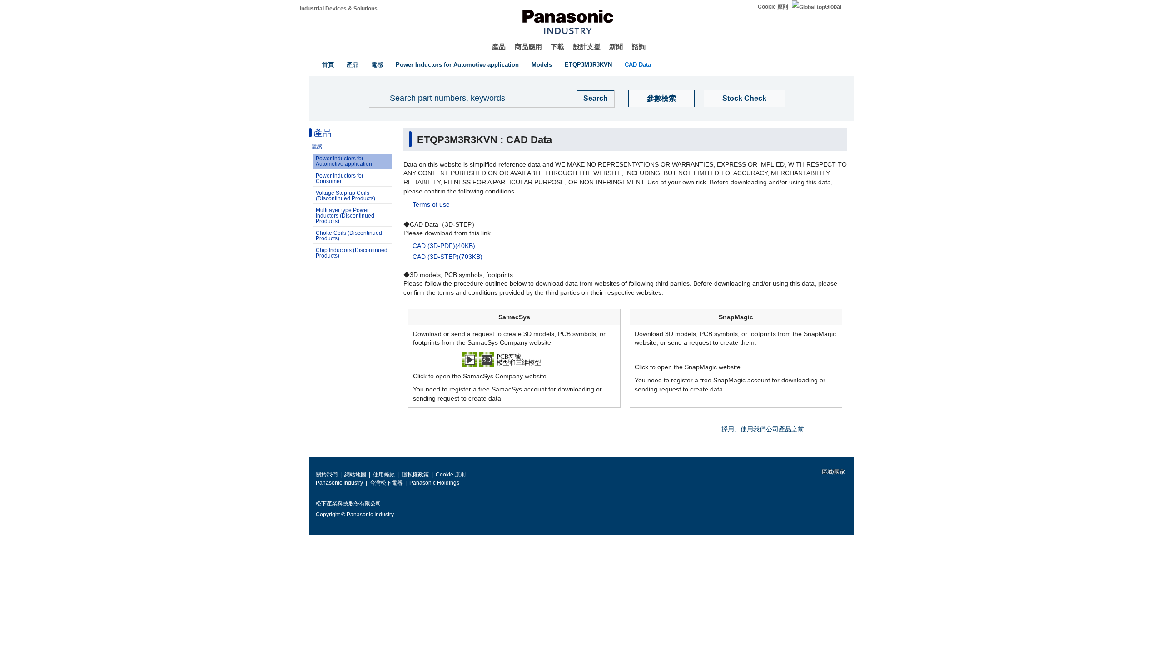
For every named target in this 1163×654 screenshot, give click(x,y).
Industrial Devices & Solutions (339, 8)
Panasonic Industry (339, 483)
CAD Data (638, 64)
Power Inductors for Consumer (339, 178)
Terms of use (431, 204)
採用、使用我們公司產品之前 (762, 429)
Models (542, 64)
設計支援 (587, 46)
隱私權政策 (415, 474)
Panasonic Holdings (434, 483)
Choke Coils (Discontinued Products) (349, 236)
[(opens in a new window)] (514, 358)
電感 (377, 64)
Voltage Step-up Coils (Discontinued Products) (345, 196)
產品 (499, 46)
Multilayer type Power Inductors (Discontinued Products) (345, 215)
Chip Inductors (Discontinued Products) (352, 253)
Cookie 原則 (773, 7)
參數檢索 (661, 98)
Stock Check (744, 98)
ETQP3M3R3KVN (588, 64)
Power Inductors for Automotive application (457, 64)
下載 (557, 46)
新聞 (616, 46)
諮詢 (639, 46)
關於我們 (327, 474)
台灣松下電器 (386, 483)
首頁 (328, 64)
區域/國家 (832, 472)
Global (833, 7)
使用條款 (384, 474)
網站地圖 (355, 474)
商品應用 (528, 46)
